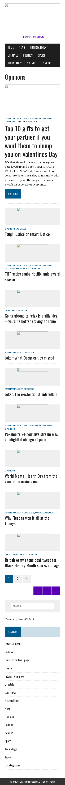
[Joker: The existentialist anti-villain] (32, 383)
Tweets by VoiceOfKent (19, 619)
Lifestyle (13, 55)
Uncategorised (44, 512)
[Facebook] (55, 590)
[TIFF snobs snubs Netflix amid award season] (32, 259)
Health (8, 668)
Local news (12, 554)
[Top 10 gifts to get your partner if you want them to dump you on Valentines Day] (32, 113)
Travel (8, 757)
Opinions (46, 63)
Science (31, 63)
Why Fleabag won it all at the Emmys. (27, 520)
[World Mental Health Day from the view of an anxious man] (32, 465)
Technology (15, 63)
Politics (28, 55)
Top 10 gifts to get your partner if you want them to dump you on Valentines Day (31, 141)
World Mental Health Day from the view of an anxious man (31, 478)
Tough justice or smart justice (27, 234)
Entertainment (39, 47)
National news (12, 700)
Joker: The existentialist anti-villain (31, 394)
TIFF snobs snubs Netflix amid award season (32, 276)
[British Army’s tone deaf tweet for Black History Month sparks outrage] (32, 549)
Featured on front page (38, 118)
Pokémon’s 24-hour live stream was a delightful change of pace (31, 436)
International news (17, 268)
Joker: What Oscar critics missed (29, 357)
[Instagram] (46, 590)
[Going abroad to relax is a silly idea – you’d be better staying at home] (32, 305)
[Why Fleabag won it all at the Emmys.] (32, 507)
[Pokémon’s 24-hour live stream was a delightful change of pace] (32, 420)
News (22, 47)
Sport (41, 55)
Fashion (9, 652)
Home (10, 47)
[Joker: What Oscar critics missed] (32, 347)
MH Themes (50, 781)
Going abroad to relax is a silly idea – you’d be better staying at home (31, 318)
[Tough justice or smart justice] (32, 223)
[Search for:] (32, 606)
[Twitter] (37, 590)
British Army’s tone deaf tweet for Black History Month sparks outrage (32, 562)
